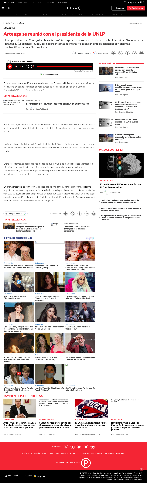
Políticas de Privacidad (133, 480)
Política (25, 453)
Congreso (120, 453)
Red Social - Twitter (66, 447)
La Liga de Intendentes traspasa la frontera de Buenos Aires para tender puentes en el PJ (120, 201)
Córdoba (85, 453)
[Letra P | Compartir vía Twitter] (120, 53)
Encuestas (97, 14)
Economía (35, 453)
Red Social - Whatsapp (93, 447)
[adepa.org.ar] (29, 475)
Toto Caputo (49, 2)
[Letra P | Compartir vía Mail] (141, 53)
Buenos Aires (47, 453)
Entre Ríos (74, 453)
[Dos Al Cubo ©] (11, 476)
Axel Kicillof (62, 2)
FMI (39, 2)
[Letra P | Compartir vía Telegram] (134, 53)
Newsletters (121, 14)
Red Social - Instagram (79, 447)
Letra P (9, 23)
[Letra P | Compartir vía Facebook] (127, 53)
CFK (32, 2)
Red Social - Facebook (73, 447)
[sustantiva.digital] (39, 476)
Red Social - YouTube (86, 447)
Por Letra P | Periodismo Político (15, 53)
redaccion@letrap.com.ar (132, 477)
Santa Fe (64, 453)
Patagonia (109, 453)
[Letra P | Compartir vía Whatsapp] (113, 53)
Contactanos (56, 447)
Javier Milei (22, 2)
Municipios (20, 23)
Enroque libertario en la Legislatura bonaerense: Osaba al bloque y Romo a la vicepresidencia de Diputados (121, 217)
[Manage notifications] (141, 469)
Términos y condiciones (115, 480)
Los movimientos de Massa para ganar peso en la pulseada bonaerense (121, 209)
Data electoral (71, 14)
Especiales (44, 14)
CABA (57, 453)
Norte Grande (97, 453)
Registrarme (137, 8)
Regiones (23, 14)
